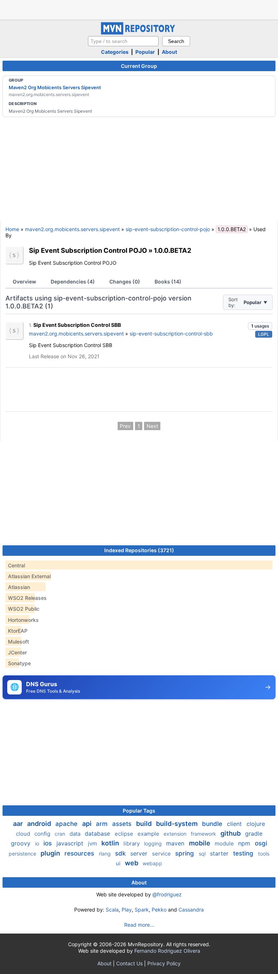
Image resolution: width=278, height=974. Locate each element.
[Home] (139, 33)
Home (12, 229)
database (98, 833)
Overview (24, 281)
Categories (115, 52)
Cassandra (191, 909)
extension (176, 834)
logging (153, 843)
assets (122, 823)
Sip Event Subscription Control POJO (88, 250)
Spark (142, 909)
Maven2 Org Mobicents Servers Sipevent (55, 87)
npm (245, 843)
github (231, 833)
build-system (177, 823)
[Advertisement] (139, 9)
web (132, 863)
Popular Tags (139, 811)
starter (220, 853)
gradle (253, 833)
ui (119, 863)
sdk (121, 853)
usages (260, 326)
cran (61, 834)
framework (204, 834)
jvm (93, 843)
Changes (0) (124, 281)
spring (185, 853)
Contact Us (129, 963)
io (38, 843)
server (139, 853)
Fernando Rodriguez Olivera (167, 951)
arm (102, 823)
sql (203, 853)
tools (263, 853)
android (39, 823)
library (132, 843)
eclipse (125, 833)
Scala (112, 909)
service (162, 853)
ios (48, 843)
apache (67, 823)
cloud (23, 833)
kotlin (111, 843)
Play (127, 909)
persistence (23, 853)
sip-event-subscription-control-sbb (171, 333)
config (43, 833)
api (87, 823)
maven (176, 843)
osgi (261, 843)
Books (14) (168, 281)
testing (244, 853)
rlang (105, 853)
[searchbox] (123, 41)
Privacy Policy (164, 963)
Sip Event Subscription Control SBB (77, 325)
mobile (200, 843)
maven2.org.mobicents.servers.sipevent (72, 229)
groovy (21, 843)
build (144, 823)
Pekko (159, 909)
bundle (213, 823)
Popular (145, 52)
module (225, 843)
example (149, 833)
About (169, 52)
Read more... (139, 925)
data (76, 833)
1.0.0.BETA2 (172, 250)
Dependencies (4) (73, 281)
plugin (51, 853)
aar (18, 823)
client (235, 823)
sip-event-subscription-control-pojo (168, 229)
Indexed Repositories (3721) (139, 550)
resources (80, 853)
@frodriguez (167, 894)
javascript (70, 843)
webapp (152, 863)
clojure (256, 823)
